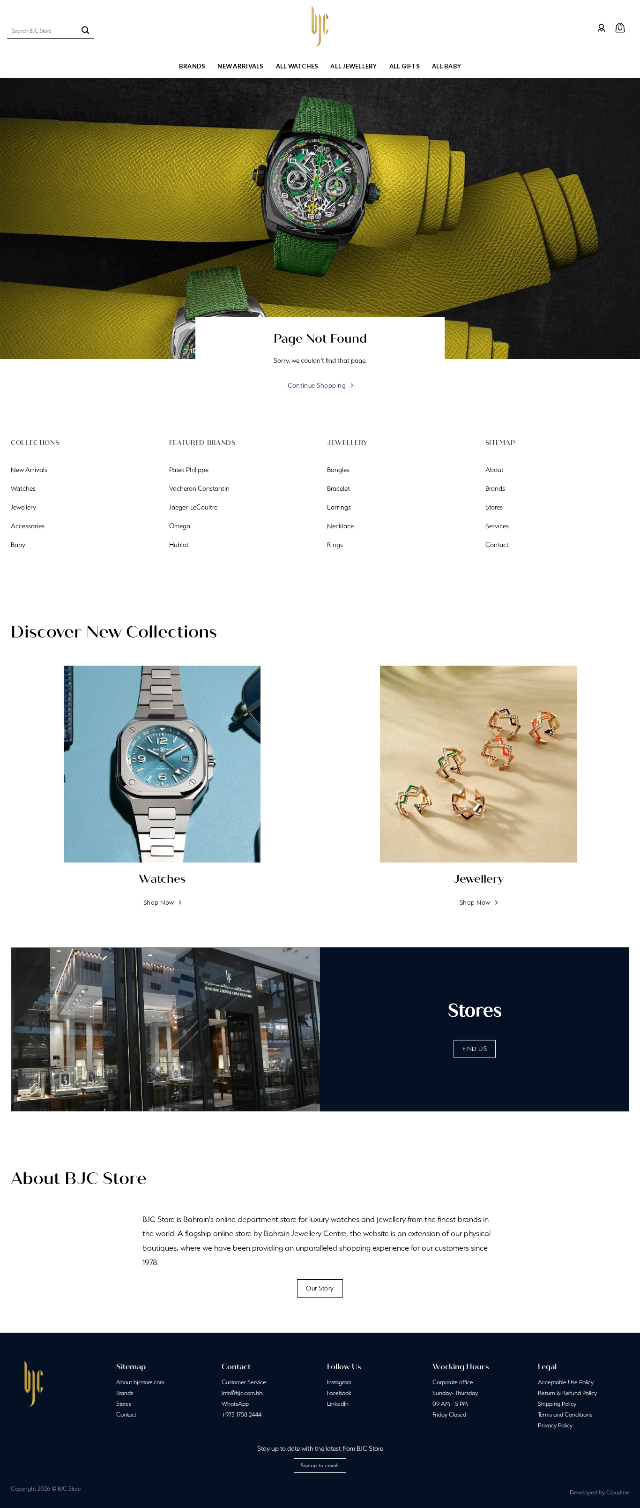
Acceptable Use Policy (566, 1382)
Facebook (339, 1392)
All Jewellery (353, 66)
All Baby (446, 66)
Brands (192, 66)
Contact (126, 1414)
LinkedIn (338, 1403)
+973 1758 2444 (241, 1414)
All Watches (297, 66)
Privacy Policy (555, 1425)
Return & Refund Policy (567, 1392)
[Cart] (620, 28)
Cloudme (617, 1492)
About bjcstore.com (140, 1382)
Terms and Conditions (565, 1414)
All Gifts (404, 66)
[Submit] (85, 31)
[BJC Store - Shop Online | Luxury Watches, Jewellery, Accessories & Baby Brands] (320, 26)
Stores (123, 1403)
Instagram (339, 1382)
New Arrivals (240, 66)
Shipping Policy (557, 1403)
